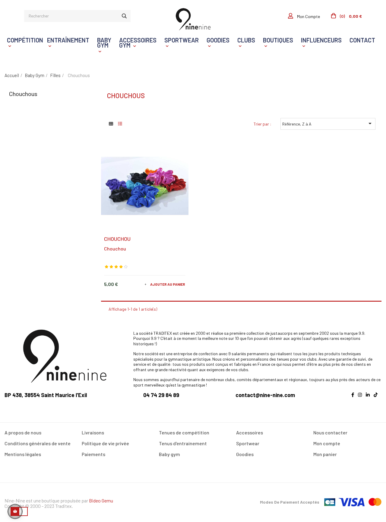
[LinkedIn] (369, 398)
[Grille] (111, 123)
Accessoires (249, 432)
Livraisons (93, 432)
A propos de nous (23, 432)
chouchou (115, 248)
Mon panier (325, 454)
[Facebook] (354, 398)
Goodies (245, 454)
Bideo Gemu (101, 500)
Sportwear (247, 443)
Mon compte (326, 443)
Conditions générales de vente (38, 443)
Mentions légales (23, 454)
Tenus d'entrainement (183, 443)
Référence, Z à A (328, 123)
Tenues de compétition (184, 432)
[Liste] (120, 123)
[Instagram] (361, 398)
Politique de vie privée (105, 443)
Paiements (93, 454)
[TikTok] (377, 398)
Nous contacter (330, 432)
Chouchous (23, 93)
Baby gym (169, 454)
